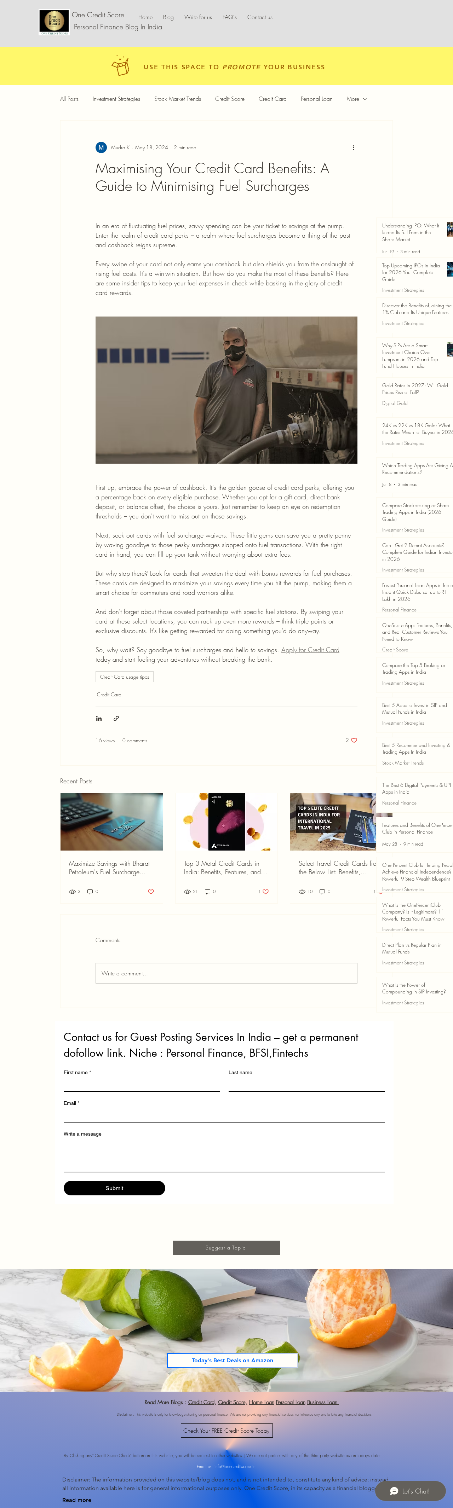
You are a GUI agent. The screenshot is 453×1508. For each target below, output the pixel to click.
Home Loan (261, 1402)
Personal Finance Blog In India (117, 26)
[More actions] (353, 147)
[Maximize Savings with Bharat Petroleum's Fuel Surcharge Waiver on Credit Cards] (112, 822)
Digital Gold (395, 403)
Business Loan (323, 1402)
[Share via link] (116, 718)
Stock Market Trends (177, 99)
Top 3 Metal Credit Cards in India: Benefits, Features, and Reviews (222, 867)
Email (71, 1103)
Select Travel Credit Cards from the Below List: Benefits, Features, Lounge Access (340, 867)
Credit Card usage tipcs (124, 676)
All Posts (69, 99)
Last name (240, 1072)
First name (77, 1072)
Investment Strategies (116, 99)
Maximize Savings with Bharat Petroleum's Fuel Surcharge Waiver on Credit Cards (109, 867)
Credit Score (230, 99)
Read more (76, 1500)
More (353, 99)
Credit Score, (232, 1402)
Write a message (83, 1134)
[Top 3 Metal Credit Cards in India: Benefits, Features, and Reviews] (227, 822)
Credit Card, (202, 1402)
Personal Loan (317, 99)
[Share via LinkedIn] (99, 718)
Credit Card (273, 99)
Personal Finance (399, 610)
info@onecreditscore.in (235, 1466)
